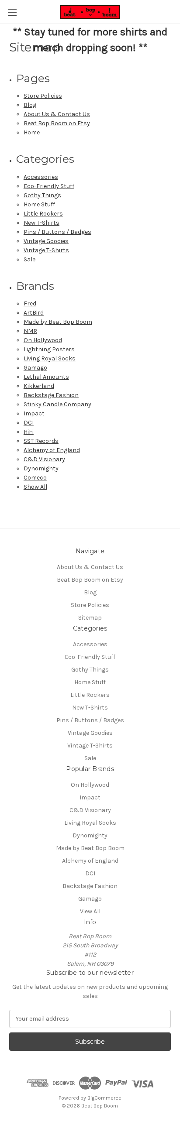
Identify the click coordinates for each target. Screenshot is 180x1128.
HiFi (29, 431)
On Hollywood (43, 340)
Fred (30, 303)
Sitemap (90, 617)
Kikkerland (39, 386)
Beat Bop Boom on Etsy (57, 123)
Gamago (35, 367)
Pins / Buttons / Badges (57, 232)
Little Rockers (43, 213)
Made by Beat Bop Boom (58, 322)
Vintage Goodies (46, 241)
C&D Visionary (44, 459)
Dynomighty (41, 468)
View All (90, 911)
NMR (30, 331)
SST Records (41, 441)
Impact (34, 413)
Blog (30, 105)
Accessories (41, 177)
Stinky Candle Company (57, 404)
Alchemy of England (52, 450)
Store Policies (43, 95)
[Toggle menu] (12, 12)
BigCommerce (104, 1098)
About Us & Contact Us (57, 114)
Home (32, 132)
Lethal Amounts (46, 377)
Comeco (35, 477)
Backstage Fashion (51, 395)
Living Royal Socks (50, 358)
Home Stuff (39, 204)
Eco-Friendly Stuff (49, 186)
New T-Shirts (41, 222)
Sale (29, 259)
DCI (29, 422)
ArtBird (34, 312)
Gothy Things (42, 195)
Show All (35, 486)
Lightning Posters (49, 349)
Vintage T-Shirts (46, 250)
